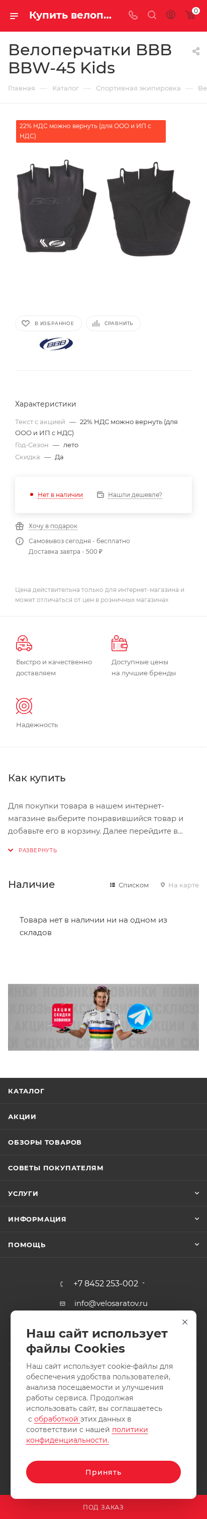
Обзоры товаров (45, 1142)
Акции (22, 1116)
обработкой (57, 1419)
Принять (103, 1472)
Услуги (23, 1193)
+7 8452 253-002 (105, 1284)
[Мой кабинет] (170, 16)
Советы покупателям (56, 1168)
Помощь (27, 1245)
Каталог (26, 1091)
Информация (37, 1219)
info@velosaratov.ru (111, 1303)
